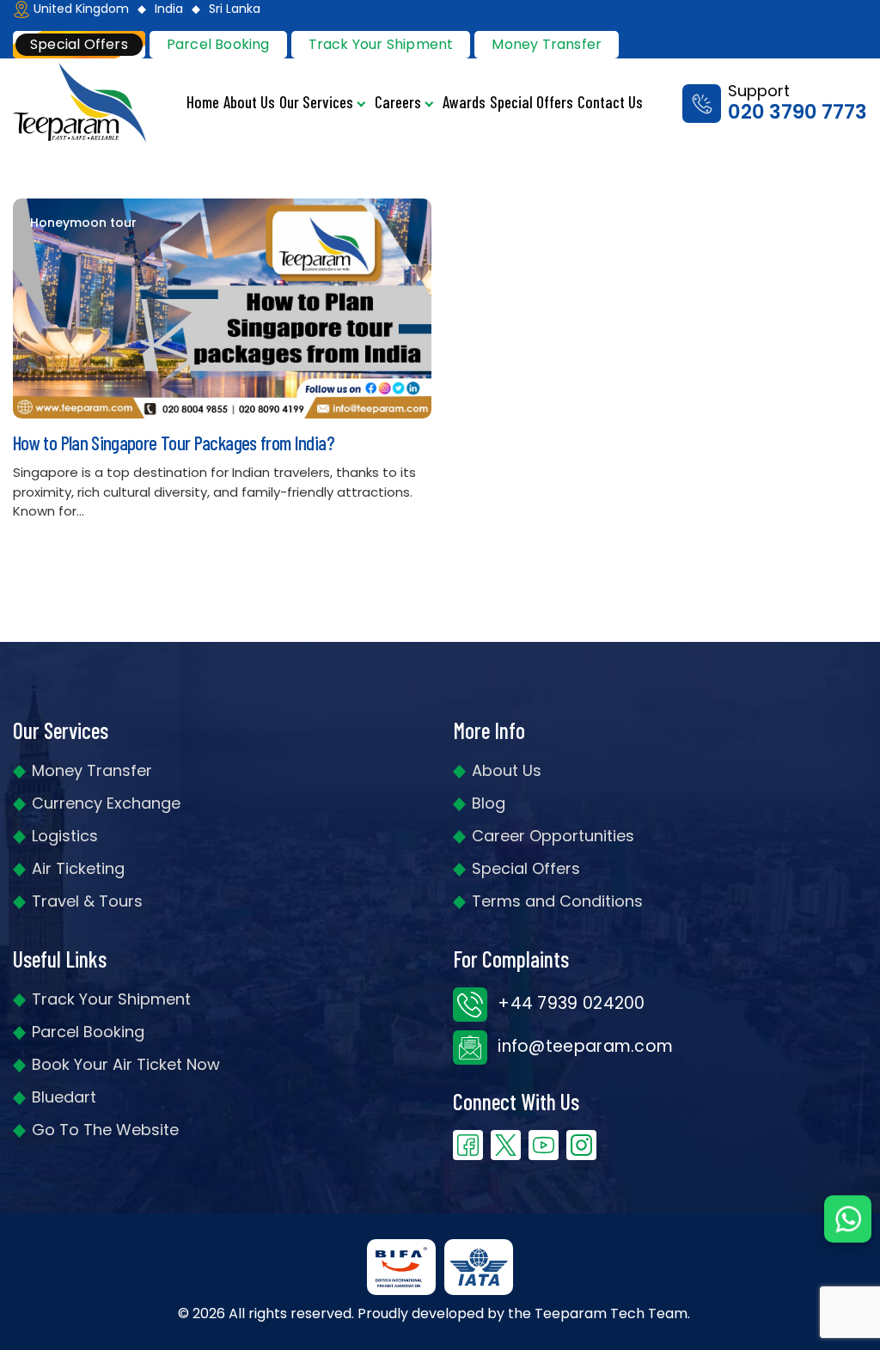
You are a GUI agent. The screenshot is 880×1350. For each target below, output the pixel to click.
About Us (249, 102)
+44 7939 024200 (569, 1003)
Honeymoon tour (83, 223)
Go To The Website (105, 1129)
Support (797, 103)
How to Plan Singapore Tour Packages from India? (173, 443)
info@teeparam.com (583, 1046)
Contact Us (610, 102)
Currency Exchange (106, 803)
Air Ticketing (78, 868)
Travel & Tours (87, 901)
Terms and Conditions (557, 901)
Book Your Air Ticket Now (126, 1064)
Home (202, 102)
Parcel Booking (218, 44)
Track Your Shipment (111, 999)
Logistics (65, 835)
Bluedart (64, 1097)
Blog (488, 803)
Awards (464, 102)
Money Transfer (547, 44)
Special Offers (531, 102)
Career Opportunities (553, 835)
